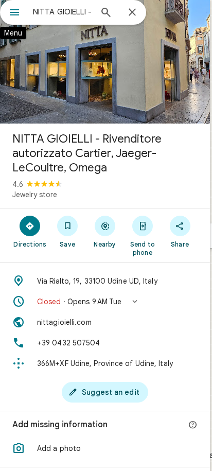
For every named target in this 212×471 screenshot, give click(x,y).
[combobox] (62, 12)
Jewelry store (34, 194)
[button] (105, 301)
